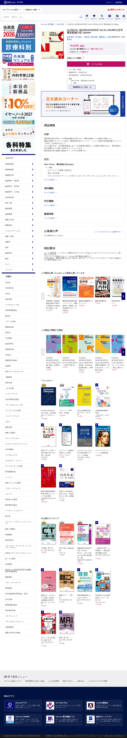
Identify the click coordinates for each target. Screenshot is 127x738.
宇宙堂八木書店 (11, 499)
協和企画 (8, 427)
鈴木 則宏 (60, 24)
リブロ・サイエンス (13, 488)
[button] (123, 296)
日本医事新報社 (11, 310)
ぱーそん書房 (10, 559)
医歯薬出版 (9, 327)
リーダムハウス (11, 455)
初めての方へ (68, 681)
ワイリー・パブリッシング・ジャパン (18, 522)
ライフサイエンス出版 (13, 466)
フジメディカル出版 (13, 410)
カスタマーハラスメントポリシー (86, 736)
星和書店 (8, 588)
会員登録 (118, 2)
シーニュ (8, 477)
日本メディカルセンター (14, 371)
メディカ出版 (10, 321)
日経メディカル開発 (13, 483)
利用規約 (49, 736)
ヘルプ (100, 736)
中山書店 (8, 338)
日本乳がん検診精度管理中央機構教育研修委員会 (18, 570)
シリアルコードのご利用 (97, 681)
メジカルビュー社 (12, 305)
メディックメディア (13, 583)
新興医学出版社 (11, 360)
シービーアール (11, 394)
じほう (7, 422)
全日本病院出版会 (12, 399)
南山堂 (7, 316)
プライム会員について (12, 681)
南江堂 (7, 516)
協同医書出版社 (11, 605)
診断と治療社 (10, 433)
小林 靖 (86, 37)
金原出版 (8, 299)
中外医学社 (9, 288)
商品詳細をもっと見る (80, 87)
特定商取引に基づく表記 (34, 681)
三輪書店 (8, 377)
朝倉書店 (8, 577)
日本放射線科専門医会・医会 (16, 594)
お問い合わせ (108, 736)
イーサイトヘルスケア (13, 511)
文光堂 (7, 282)
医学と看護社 (10, 529)
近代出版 (8, 599)
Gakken (8, 355)
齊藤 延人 (102, 37)
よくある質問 (53, 681)
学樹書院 (8, 535)
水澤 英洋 (70, 37)
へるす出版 (9, 388)
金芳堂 (7, 333)
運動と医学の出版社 (13, 633)
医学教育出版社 (11, 505)
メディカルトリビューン (14, 622)
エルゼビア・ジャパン (13, 460)
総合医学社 (9, 344)
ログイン (109, 2)
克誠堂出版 (9, 349)
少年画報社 (9, 449)
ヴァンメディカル (12, 438)
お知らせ (80, 681)
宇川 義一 (78, 37)
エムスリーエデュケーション (16, 444)
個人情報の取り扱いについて (63, 736)
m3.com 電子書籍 (47, 24)
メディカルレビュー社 (13, 405)
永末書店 (8, 564)
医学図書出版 (10, 472)
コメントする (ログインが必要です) (107, 232)
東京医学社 (9, 540)
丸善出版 (8, 383)
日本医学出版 (10, 610)
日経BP (8, 366)
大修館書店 (9, 627)
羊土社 (7, 294)
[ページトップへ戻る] (120, 734)
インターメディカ (12, 416)
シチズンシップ (11, 616)
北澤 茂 (110, 37)
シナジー (8, 494)
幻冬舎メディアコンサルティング (18, 553)
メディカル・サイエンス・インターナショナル (18, 546)
